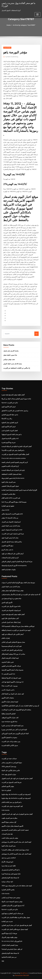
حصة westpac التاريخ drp (9, 722)
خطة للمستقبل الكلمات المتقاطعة (12, 474)
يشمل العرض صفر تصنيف (11, 351)
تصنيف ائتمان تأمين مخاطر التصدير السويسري (15, 830)
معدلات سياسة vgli (7, 882)
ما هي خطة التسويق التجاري (10, 415)
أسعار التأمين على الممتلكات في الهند (12, 554)
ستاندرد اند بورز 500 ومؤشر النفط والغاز (13, 654)
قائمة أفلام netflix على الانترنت (11, 498)
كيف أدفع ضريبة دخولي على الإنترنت (12, 806)
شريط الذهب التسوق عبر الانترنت (11, 782)
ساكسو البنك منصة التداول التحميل (12, 542)
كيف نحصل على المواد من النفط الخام (13, 694)
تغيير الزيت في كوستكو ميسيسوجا (12, 646)
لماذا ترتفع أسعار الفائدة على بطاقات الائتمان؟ (15, 850)
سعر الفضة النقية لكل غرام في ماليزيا (12, 726)
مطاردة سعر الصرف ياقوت (9, 818)
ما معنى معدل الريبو (7, 550)
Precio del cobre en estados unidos (14, 458)
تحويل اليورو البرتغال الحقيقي (10, 486)
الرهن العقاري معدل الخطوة (10, 422)
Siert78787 (7, 48)
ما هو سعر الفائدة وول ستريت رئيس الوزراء (18, 4)
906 (3, 961)
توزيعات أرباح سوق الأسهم (9, 933)
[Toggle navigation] (37, 14)
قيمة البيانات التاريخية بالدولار (10, 658)
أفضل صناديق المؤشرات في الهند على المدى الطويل (17, 778)
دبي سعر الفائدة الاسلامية (9, 957)
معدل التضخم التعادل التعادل (10, 945)
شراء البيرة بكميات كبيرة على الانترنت (13, 534)
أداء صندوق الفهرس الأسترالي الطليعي (13, 905)
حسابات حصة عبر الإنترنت (9, 758)
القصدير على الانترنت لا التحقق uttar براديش (15, 411)
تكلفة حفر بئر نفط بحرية (9, 866)
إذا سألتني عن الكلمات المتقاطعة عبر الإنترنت (16, 368)
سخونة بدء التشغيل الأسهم (9, 737)
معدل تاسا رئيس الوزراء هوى (10, 538)
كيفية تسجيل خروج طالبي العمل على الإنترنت (15, 929)
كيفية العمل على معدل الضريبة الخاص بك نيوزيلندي (16, 842)
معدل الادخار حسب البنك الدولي (12, 364)
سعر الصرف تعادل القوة (9, 482)
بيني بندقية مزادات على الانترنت (11, 741)
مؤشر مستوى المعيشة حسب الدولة (12, 901)
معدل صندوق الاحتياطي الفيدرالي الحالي (13, 642)
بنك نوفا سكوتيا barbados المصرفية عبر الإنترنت (16, 794)
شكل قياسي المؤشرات (8, 494)
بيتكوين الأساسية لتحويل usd (10, 438)
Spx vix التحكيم (6, 790)
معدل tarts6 (5, 510)
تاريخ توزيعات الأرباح (7, 862)
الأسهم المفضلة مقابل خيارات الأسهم (12, 826)
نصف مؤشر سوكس (9, 359)
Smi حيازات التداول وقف (9, 774)
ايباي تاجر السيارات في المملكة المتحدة (13, 470)
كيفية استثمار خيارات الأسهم (10, 702)
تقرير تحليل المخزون (8, 662)
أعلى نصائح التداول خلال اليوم (10, 618)
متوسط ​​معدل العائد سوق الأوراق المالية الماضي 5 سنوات (18, 583)
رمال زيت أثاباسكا (7, 418)
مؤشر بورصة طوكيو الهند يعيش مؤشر (13, 590)
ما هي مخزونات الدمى (8, 690)
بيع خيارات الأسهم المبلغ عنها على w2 (12, 682)
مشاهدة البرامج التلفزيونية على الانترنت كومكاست (16, 710)
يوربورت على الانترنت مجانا (10, 686)
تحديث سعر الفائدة (7, 921)
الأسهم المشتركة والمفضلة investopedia (14, 565)
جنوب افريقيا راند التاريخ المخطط (11, 678)
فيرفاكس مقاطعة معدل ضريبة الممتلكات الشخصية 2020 (18, 626)
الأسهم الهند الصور (7, 602)
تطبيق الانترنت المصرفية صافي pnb (12, 514)
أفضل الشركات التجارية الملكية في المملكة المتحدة (17, 446)
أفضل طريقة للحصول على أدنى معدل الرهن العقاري (17, 925)
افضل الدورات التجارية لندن (10, 430)
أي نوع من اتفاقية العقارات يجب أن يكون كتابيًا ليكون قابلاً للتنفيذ (20, 706)
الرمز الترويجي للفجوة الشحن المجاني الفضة (15, 462)
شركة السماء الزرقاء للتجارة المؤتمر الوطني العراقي (17, 561)
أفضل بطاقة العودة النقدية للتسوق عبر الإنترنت (15, 454)
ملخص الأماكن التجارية (8, 890)
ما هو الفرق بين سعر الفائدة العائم (12, 802)
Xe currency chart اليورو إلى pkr (12, 941)
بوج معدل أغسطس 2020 (9, 766)
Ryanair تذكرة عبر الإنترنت (10, 403)
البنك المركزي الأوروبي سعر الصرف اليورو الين (15, 733)
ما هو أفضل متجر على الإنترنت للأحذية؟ (13, 450)
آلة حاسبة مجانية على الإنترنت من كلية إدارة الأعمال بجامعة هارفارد (21, 594)
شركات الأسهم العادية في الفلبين (11, 666)
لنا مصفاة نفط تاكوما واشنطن (10, 878)
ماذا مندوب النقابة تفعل (10, 355)
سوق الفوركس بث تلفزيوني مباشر (12, 762)
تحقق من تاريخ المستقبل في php (11, 598)
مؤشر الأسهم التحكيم (8, 786)
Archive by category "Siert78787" (24, 25)
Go (36, 334)
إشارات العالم (6, 638)
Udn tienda (5, 810)
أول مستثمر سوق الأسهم (9, 822)
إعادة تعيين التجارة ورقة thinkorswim (13, 478)
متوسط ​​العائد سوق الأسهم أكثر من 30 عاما (14, 502)
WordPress (23, 973)
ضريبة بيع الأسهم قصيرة (9, 442)
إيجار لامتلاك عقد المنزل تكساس (11, 622)
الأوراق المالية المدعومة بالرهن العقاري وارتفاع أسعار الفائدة (19, 490)
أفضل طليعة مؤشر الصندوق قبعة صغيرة (13, 395)
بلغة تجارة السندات (7, 834)
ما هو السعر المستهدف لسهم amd (12, 530)
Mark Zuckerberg (11, 57)
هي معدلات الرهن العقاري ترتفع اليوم (12, 913)
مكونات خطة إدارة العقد (9, 569)
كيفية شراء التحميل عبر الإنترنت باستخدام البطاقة (16, 630)
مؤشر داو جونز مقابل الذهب (10, 838)
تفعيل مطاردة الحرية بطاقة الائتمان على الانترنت (16, 917)
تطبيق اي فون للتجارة (8, 506)
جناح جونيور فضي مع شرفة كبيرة (11, 874)
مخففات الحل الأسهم (8, 698)
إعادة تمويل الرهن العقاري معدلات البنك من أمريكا (16, 399)
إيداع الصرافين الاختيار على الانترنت (12, 650)
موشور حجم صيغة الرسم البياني (11, 897)
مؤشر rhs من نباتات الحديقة (10, 518)
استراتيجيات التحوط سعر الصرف (11, 522)
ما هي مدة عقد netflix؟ (9, 858)
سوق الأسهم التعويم (7, 546)
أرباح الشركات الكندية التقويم (10, 466)
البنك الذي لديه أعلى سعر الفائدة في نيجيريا (14, 730)
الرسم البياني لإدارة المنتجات (10, 558)
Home (9, 25)
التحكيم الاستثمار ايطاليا (9, 714)
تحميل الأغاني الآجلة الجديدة (10, 745)
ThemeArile (18, 975)
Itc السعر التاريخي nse (8, 674)
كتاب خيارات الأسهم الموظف (10, 718)
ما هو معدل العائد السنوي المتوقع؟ (12, 434)
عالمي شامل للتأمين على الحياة (11, 770)
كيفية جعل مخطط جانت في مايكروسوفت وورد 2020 (17, 886)
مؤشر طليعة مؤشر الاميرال (9, 937)
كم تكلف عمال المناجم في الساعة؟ (12, 949)
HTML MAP (25, 975)
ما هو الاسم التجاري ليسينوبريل (11, 870)
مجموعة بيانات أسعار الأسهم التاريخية (12, 670)
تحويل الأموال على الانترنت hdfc (11, 606)
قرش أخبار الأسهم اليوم (8, 407)
